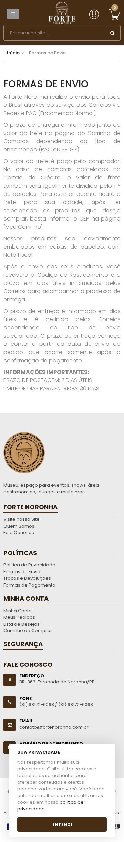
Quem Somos (18, 526)
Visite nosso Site (21, 519)
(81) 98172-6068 (75, 704)
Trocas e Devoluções (27, 578)
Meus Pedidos (19, 617)
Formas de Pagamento (29, 585)
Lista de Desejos (21, 624)
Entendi (62, 824)
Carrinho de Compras (28, 630)
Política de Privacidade (29, 565)
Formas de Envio (21, 571)
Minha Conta (17, 610)
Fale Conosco (18, 532)
